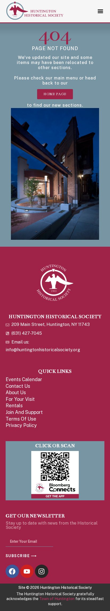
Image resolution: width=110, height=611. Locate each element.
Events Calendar (24, 379)
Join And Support (24, 412)
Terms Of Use (21, 419)
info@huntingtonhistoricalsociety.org (43, 349)
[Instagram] (41, 571)
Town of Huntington (56, 599)
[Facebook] (12, 571)
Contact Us (18, 386)
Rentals (14, 405)
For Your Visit (20, 399)
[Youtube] (27, 571)
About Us (16, 392)
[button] (100, 11)
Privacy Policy (21, 425)
